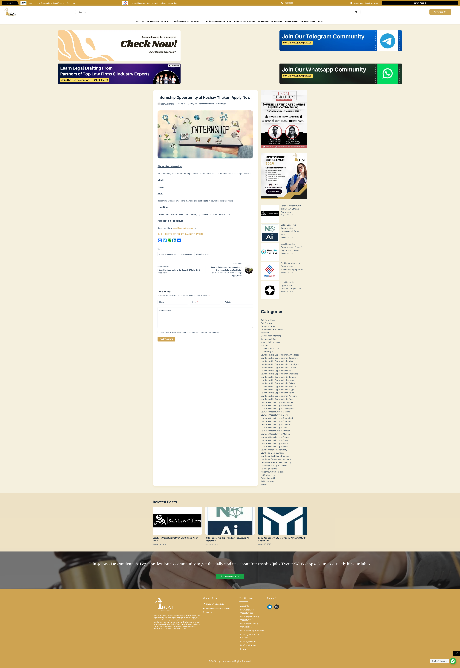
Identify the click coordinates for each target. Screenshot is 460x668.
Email (195, 302)
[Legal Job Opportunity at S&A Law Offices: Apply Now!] (177, 521)
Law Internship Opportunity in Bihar (277, 361)
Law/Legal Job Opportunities (202, 104)
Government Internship (271, 336)
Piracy (243, 649)
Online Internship (268, 478)
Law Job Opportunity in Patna (274, 443)
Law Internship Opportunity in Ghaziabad (279, 374)
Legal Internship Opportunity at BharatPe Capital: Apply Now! (292, 247)
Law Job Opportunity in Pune (274, 446)
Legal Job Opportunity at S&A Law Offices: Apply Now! (291, 208)
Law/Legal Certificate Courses (275, 456)
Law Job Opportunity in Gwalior (275, 424)
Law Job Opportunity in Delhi (274, 415)
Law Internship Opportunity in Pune (277, 399)
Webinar (264, 484)
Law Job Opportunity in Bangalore (276, 405)
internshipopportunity (168, 254)
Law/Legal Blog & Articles (272, 453)
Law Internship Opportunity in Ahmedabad (280, 355)
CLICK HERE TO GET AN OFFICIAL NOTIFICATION (180, 234)
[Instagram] (276, 606)
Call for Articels (268, 320)
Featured (265, 332)
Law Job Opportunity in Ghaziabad (277, 418)
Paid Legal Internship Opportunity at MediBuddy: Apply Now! (52, 3)
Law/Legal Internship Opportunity (276, 462)
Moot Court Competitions (272, 472)
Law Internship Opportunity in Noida (277, 392)
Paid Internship (267, 481)
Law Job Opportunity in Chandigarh (277, 408)
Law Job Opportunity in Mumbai (275, 434)
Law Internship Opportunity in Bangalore (279, 358)
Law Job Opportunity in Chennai (275, 412)
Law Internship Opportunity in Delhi (277, 370)
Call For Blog (267, 323)
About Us (244, 606)
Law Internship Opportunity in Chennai (278, 367)
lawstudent (186, 254)
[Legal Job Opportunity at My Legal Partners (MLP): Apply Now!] (282, 521)
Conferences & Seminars (272, 329)
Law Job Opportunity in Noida (274, 440)
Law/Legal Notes (248, 641)
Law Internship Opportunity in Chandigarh (280, 364)
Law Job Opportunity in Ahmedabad (277, 402)
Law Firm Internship (270, 348)
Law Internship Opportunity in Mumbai (278, 386)
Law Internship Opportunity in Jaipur (277, 380)
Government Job (268, 339)
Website (228, 302)
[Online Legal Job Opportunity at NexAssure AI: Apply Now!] (230, 521)
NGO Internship (268, 475)
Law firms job (220, 104)
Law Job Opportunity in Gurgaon (276, 421)
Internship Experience (270, 342)
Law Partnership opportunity (274, 450)
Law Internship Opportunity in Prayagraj (279, 396)
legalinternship (202, 254)
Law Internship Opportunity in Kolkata (278, 383)
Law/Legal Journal (269, 468)
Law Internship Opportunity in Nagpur (278, 389)
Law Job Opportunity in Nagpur (275, 437)
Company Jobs (268, 326)
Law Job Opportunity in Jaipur (275, 427)
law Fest (264, 345)
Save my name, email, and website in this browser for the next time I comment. (190, 332)
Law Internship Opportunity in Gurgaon (278, 377)
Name (162, 302)
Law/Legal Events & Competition (276, 459)
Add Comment (166, 310)
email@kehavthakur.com (184, 228)
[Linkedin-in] (269, 606)
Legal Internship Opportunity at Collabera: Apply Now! (150, 3)
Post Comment (166, 339)
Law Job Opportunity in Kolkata (275, 430)
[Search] (356, 12)
